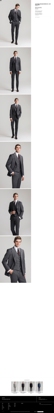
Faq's (2, 409)
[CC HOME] (27, 1)
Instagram (15, 404)
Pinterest (14, 406)
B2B (36, 1)
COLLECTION (18, 1)
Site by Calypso (3, 411)
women (2, 1)
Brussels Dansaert (9, 406)
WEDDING (20, 1)
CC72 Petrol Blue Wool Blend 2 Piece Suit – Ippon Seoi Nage (39, 392)
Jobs (2, 408)
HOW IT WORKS (34, 1)
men (1, 1)
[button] (15, 23)
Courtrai (8, 408)
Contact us (3, 406)
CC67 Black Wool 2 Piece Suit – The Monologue (31, 392)
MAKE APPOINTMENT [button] (48, 1)
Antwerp (8, 404)
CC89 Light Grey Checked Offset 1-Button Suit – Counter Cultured (15, 392)
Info (2, 404)
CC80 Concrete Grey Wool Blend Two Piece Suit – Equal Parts (23, 392)
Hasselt (8, 409)
